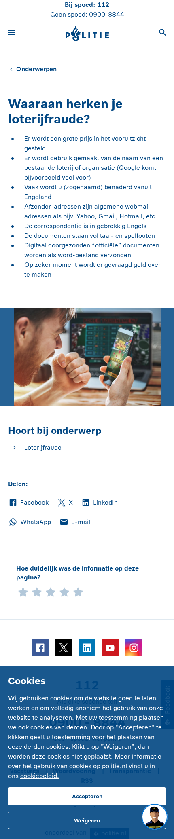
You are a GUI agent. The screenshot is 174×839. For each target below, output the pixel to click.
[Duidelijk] (64, 591)
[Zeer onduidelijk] (23, 591)
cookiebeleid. (39, 776)
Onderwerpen (36, 69)
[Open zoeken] (163, 33)
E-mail (74, 522)
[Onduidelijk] (37, 591)
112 (103, 4)
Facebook (28, 503)
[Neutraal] (50, 591)
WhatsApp (29, 522)
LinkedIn (99, 503)
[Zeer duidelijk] (78, 591)
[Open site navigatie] (11, 33)
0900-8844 (106, 14)
